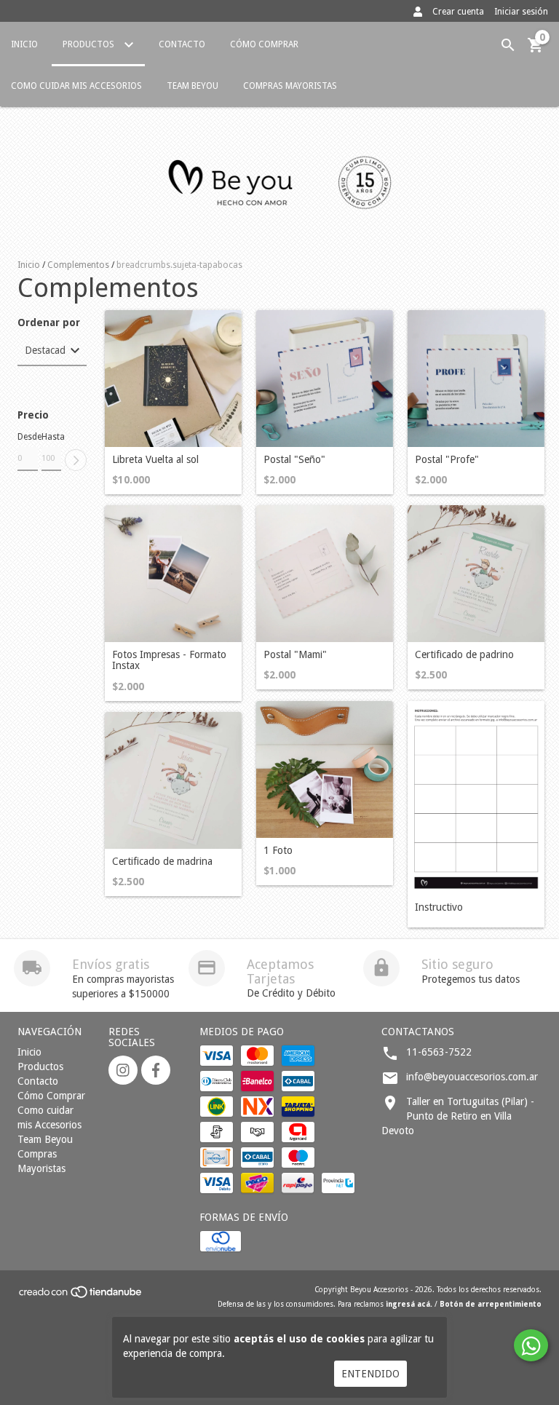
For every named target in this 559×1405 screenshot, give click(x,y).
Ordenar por (48, 322)
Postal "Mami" (295, 654)
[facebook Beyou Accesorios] (155, 1070)
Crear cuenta (458, 12)
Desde (27, 437)
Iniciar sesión (521, 12)
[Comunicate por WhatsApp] (531, 1345)
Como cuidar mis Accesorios (76, 86)
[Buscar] (508, 45)
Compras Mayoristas (290, 86)
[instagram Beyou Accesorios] (123, 1070)
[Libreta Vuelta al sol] (173, 378)
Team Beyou (192, 86)
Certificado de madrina (162, 861)
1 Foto (278, 850)
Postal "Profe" (447, 459)
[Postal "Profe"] (476, 378)
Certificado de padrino (464, 654)
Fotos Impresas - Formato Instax (169, 660)
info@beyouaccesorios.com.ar (472, 1077)
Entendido (370, 1374)
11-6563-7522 (439, 1052)
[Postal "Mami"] (324, 573)
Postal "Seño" (294, 459)
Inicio (24, 44)
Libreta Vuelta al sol (155, 459)
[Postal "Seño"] (324, 378)
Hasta (51, 437)
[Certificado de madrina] (173, 780)
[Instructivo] (476, 798)
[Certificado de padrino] (476, 573)
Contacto (182, 44)
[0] (535, 50)
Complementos (78, 265)
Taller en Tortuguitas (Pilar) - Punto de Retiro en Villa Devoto (457, 1116)
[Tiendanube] (81, 1297)
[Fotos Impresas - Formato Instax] (173, 573)
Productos (89, 44)
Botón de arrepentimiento (491, 1304)
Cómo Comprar (264, 44)
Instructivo (439, 907)
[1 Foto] (324, 769)
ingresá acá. (409, 1304)
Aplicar (76, 460)
